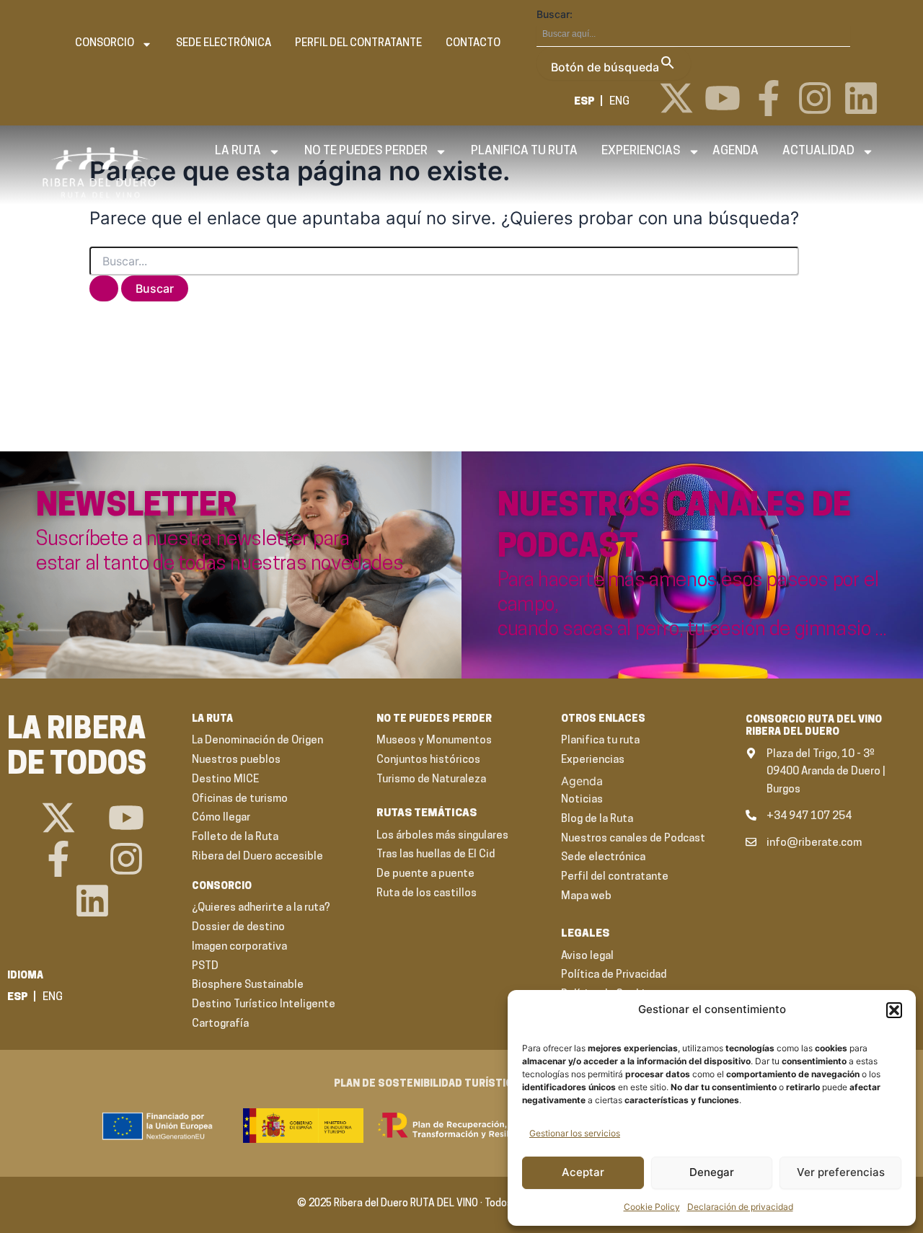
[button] (894, 1010)
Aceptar (583, 1172)
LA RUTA (238, 151)
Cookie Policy (652, 1206)
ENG (619, 102)
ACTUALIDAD (818, 151)
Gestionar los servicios (574, 1133)
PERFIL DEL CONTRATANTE (358, 43)
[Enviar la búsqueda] (103, 288)
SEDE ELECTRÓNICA (223, 43)
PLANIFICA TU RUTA (524, 151)
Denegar (711, 1172)
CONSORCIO (104, 43)
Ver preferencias (841, 1172)
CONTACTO (473, 43)
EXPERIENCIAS (641, 151)
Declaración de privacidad (740, 1206)
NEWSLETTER (136, 507)
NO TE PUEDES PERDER (366, 151)
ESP (584, 102)
